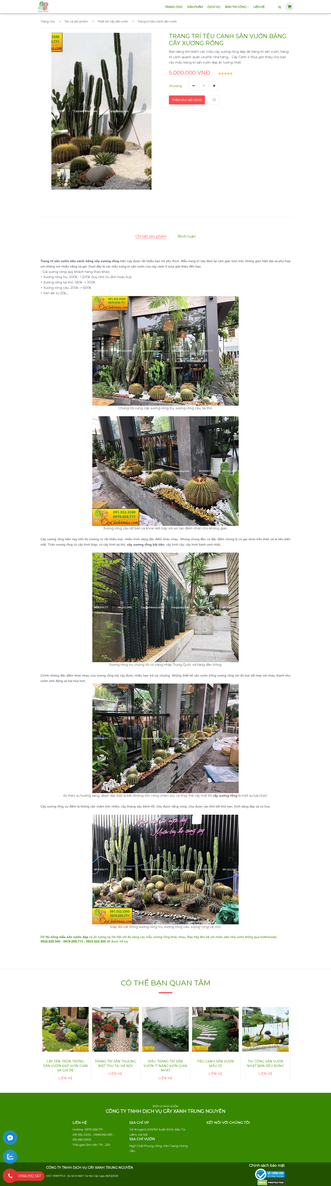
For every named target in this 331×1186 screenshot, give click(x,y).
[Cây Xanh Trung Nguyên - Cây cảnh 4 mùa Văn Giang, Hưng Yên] (43, 6)
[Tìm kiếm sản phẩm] (279, 7)
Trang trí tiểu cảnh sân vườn (157, 21)
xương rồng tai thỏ (205, 927)
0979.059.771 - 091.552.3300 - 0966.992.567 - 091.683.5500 (93, 1134)
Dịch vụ (214, 7)
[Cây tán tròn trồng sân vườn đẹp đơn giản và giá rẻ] (65, 1029)
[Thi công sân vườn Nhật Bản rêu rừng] (265, 1029)
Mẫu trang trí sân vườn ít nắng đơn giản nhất (165, 1065)
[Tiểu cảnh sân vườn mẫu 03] (215, 1029)
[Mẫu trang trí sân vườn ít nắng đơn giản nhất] (165, 1029)
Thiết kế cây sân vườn (112, 21)
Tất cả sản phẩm (76, 21)
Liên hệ (259, 7)
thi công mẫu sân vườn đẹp (66, 937)
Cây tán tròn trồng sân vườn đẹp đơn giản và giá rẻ (65, 1065)
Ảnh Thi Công (236, 7)
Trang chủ (173, 7)
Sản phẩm (195, 7)
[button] (63, 178)
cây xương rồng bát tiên (145, 544)
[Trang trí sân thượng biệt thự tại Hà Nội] (115, 1029)
